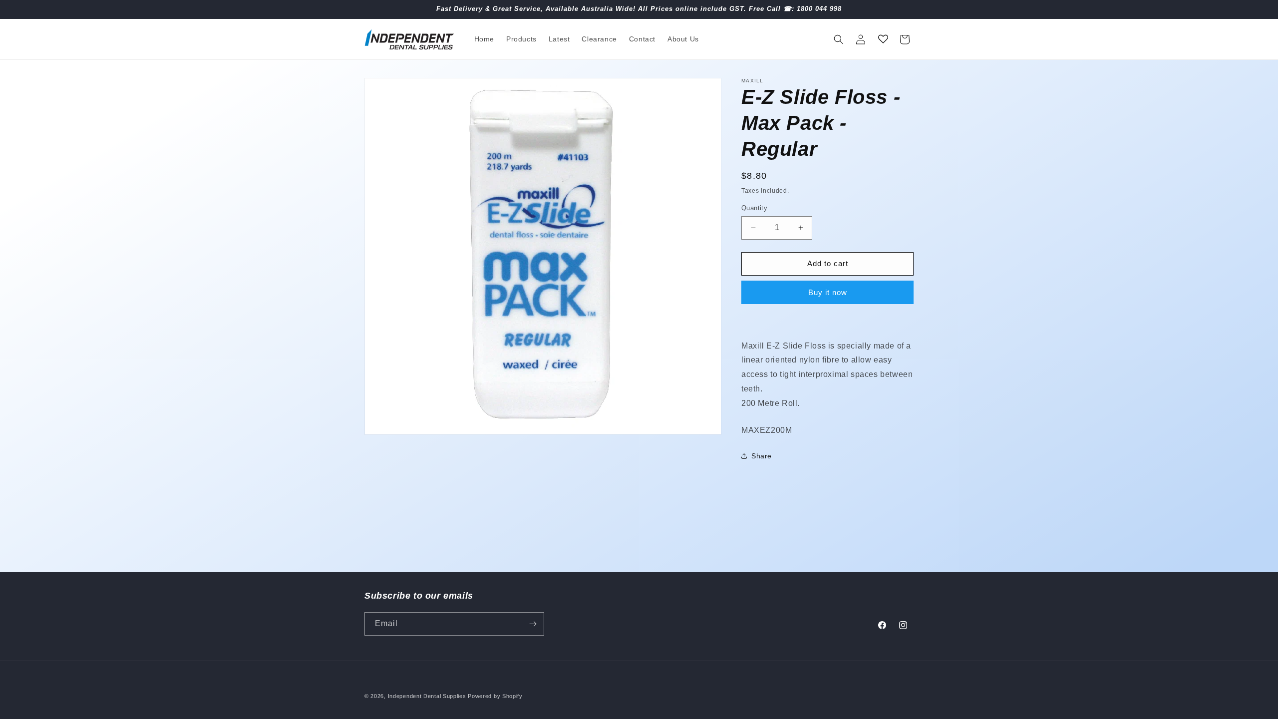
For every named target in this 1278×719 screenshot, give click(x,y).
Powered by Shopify (495, 696)
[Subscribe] (533, 624)
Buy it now (827, 292)
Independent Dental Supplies (427, 696)
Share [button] (761, 456)
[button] (839, 39)
